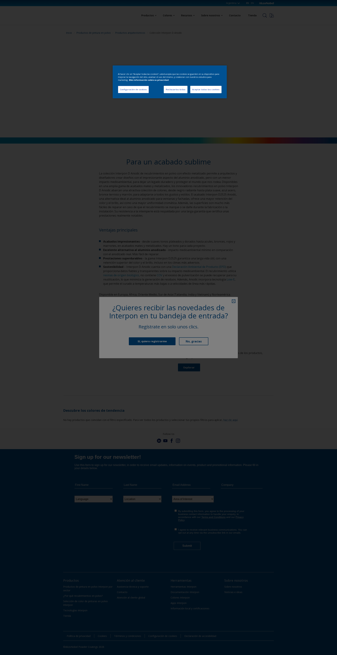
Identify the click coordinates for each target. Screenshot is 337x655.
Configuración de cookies (133, 89)
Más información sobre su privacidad (149, 80)
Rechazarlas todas (176, 89)
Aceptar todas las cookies (206, 89)
